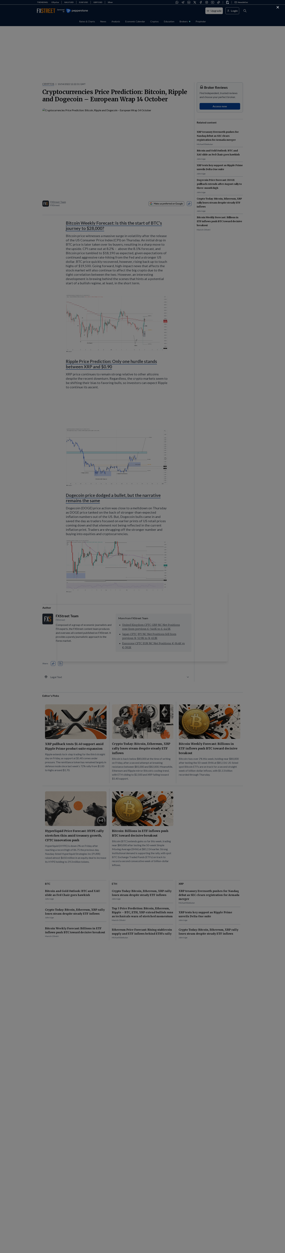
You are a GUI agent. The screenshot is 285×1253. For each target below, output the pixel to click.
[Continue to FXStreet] (277, 7)
